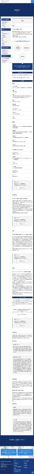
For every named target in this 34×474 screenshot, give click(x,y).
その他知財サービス (5, 56)
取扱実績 (3, 35)
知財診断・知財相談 (4, 22)
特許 (2, 32)
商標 (2, 40)
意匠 (2, 38)
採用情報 (25, 465)
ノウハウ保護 (3, 26)
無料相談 (25, 467)
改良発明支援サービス (5, 50)
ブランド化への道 (4, 41)
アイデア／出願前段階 (5, 19)
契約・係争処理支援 (4, 60)
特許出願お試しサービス (5, 33)
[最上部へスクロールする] (32, 472)
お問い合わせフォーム (22, 187)
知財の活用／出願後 (5, 47)
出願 (2, 29)
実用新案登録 (4, 36)
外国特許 (3, 43)
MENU (32, 2)
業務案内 (15, 465)
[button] (32, 1)
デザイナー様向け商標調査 (5, 58)
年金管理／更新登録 (5, 53)
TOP (1, 4)
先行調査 (3, 25)
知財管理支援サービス (5, 51)
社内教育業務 (4, 61)
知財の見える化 (4, 23)
